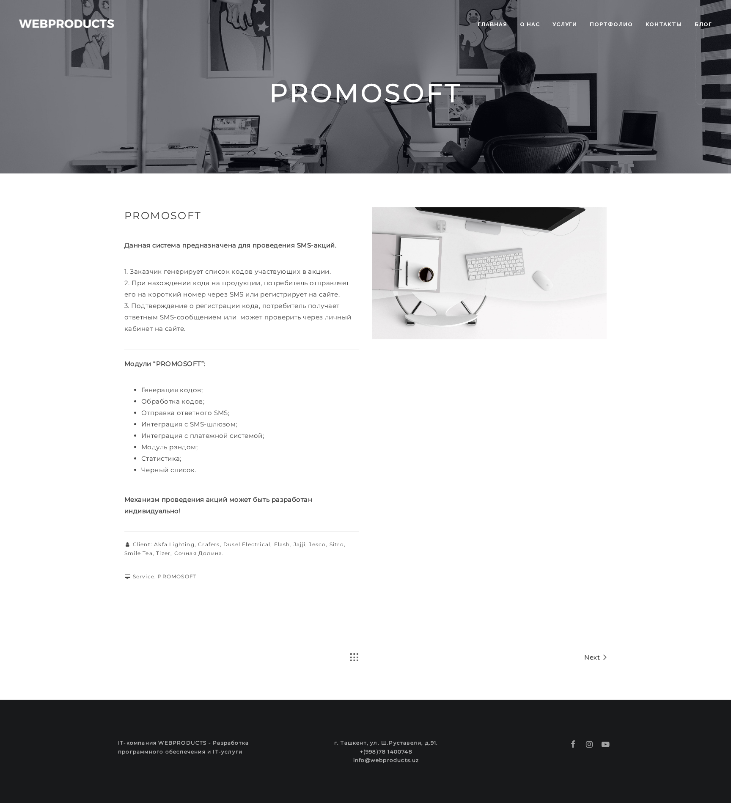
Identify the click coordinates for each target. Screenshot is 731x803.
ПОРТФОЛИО (611, 24)
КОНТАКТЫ (664, 24)
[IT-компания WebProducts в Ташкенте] (66, 22)
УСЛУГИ (564, 24)
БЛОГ (703, 24)
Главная (492, 24)
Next (593, 657)
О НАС (530, 24)
